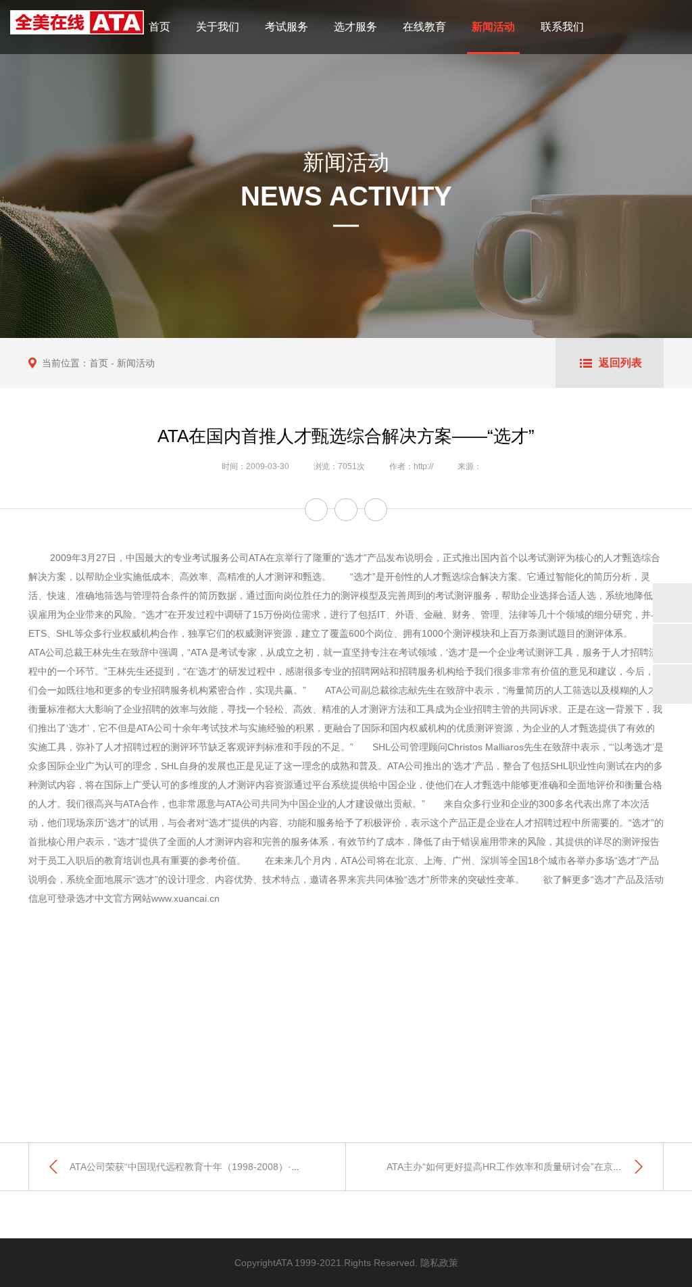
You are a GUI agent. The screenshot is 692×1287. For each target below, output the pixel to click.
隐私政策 (439, 1262)
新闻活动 (493, 26)
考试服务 (286, 26)
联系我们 (562, 26)
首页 (159, 26)
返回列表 (620, 362)
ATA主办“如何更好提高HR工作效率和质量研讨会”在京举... (509, 1166)
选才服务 (355, 26)
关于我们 (217, 26)
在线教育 (424, 26)
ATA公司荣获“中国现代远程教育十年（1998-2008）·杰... (189, 1166)
